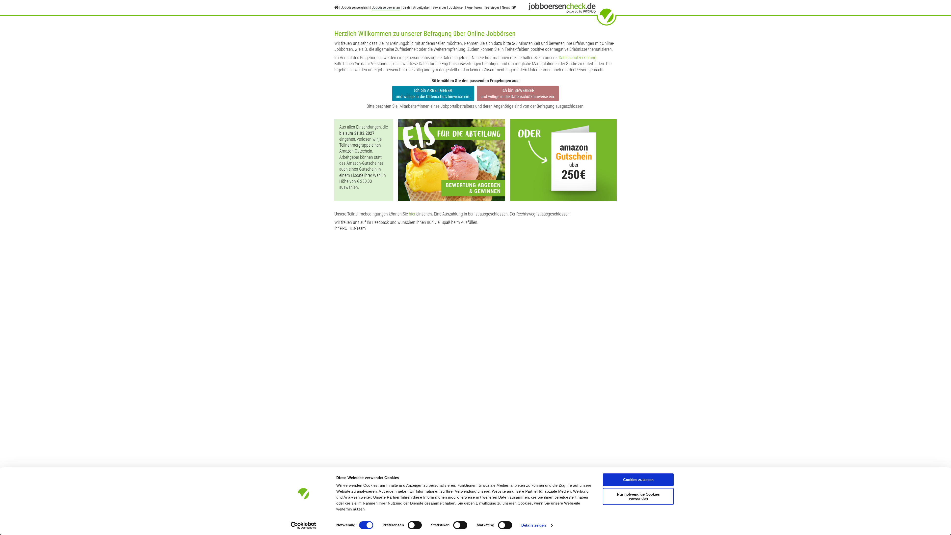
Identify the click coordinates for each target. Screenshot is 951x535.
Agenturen (474, 7)
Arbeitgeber (421, 7)
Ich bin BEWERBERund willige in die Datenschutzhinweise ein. (517, 93)
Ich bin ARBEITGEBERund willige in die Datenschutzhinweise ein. (433, 93)
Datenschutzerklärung (577, 57)
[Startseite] (336, 7)
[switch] (415, 525)
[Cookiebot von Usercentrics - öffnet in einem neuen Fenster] (303, 525)
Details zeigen (533, 525)
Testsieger (491, 7)
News (506, 7)
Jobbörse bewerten (386, 7)
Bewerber (439, 7)
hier (412, 213)
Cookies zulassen (638, 480)
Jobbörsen (456, 7)
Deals (406, 7)
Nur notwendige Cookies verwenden (638, 496)
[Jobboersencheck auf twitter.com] (514, 7)
